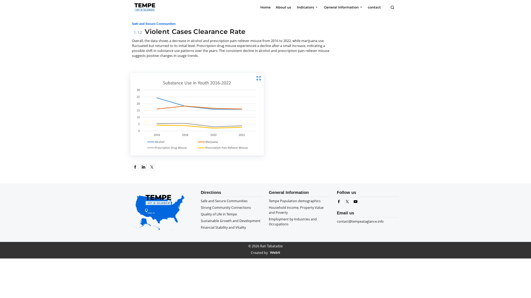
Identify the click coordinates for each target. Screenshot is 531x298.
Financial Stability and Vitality (223, 227)
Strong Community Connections (226, 207)
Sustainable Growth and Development (231, 221)
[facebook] (341, 201)
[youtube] (357, 201)
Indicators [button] (306, 7)
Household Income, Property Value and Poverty (296, 210)
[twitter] (349, 201)
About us (283, 7)
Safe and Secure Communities (224, 201)
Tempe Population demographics (295, 201)
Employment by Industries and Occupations (293, 221)
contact (374, 7)
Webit (275, 253)
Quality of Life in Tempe (219, 214)
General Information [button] (341, 7)
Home (265, 7)
